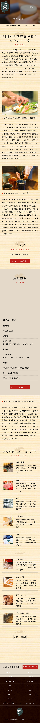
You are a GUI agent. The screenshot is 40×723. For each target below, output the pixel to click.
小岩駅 (16, 637)
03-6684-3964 (8, 331)
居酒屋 (23, 637)
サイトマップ (30, 703)
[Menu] (36, 7)
